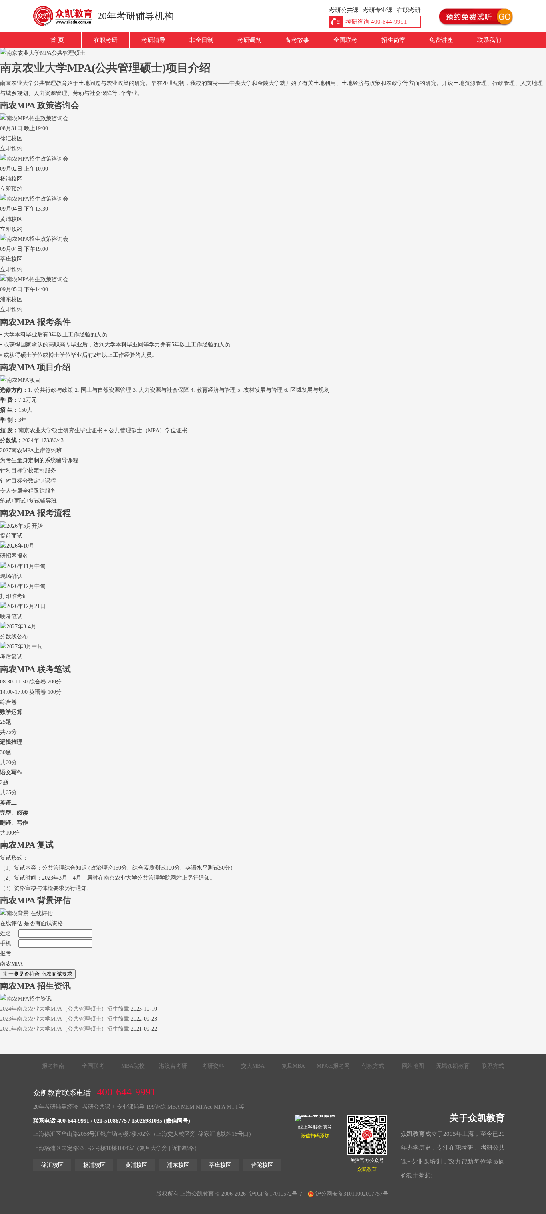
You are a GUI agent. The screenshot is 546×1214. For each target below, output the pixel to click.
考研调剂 (249, 40)
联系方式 (493, 1066)
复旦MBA (293, 1066)
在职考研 (106, 40)
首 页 (57, 40)
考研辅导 (153, 40)
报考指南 (53, 1066)
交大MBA (253, 1066)
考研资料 (213, 1066)
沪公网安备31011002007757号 (351, 1194)
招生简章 (393, 40)
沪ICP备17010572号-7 (275, 1194)
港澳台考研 (173, 1066)
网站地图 (413, 1066)
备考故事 (297, 40)
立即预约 (11, 148)
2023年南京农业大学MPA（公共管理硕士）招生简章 (64, 1019)
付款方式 (373, 1066)
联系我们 (489, 40)
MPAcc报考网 (333, 1066)
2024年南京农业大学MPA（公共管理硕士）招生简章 (64, 1009)
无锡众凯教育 (453, 1066)
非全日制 (201, 40)
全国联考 (345, 40)
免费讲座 (441, 40)
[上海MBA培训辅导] (66, 16)
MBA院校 (133, 1066)
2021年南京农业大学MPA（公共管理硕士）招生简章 (64, 1029)
